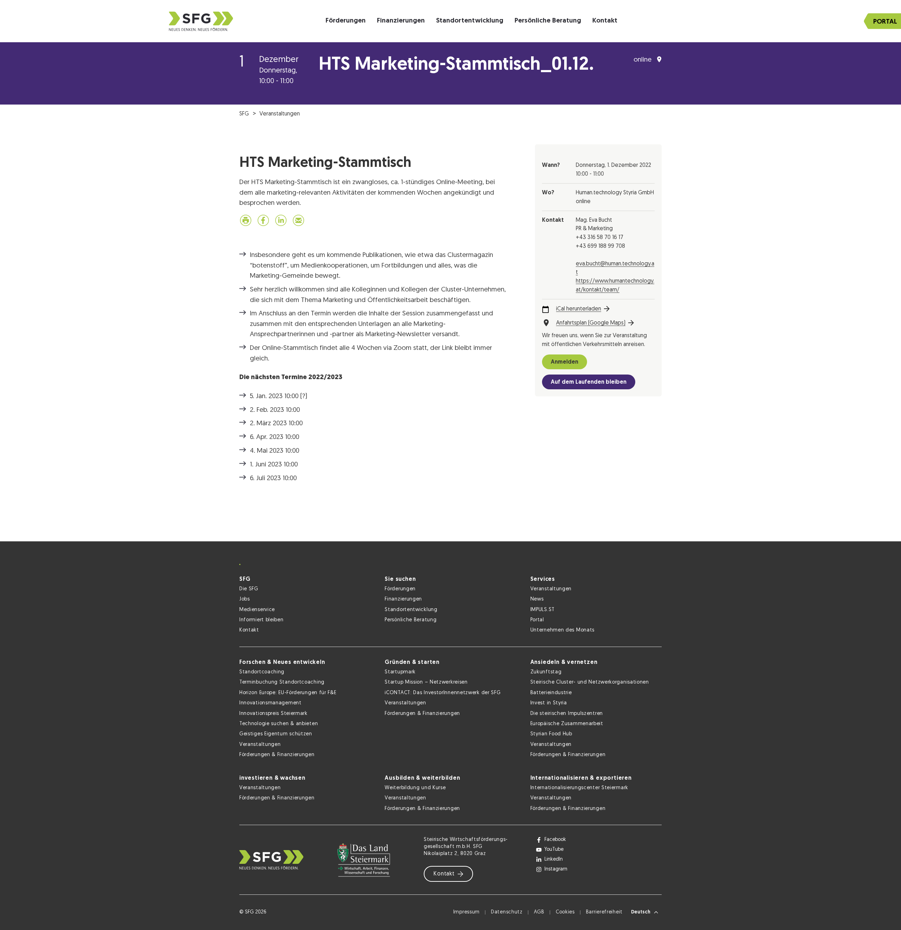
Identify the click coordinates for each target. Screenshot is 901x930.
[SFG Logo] (201, 21)
